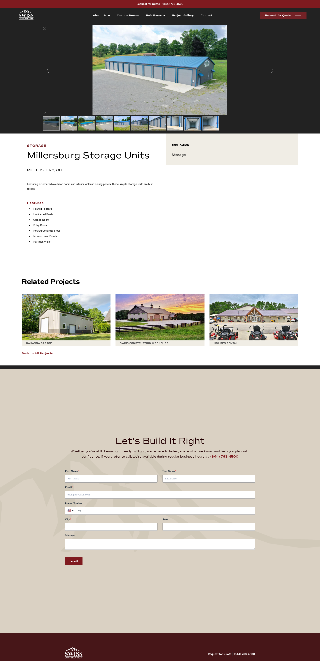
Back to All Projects (37, 353)
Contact (206, 15)
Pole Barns (154, 15)
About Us (99, 15)
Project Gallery (183, 15)
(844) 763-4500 (173, 4)
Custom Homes (128, 15)
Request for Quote (148, 4)
